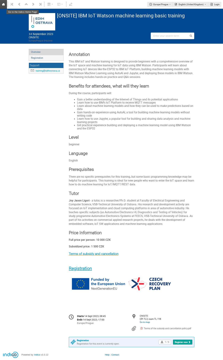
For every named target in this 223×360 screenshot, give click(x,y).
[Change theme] (60, 4)
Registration (37, 58)
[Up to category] (26, 4)
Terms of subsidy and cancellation (93, 254)
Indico (37, 354)
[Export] (50, 4)
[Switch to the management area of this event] (70, 4)
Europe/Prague (160, 4)
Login (217, 4)
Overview (35, 52)
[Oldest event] (12, 4)
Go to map (145, 322)
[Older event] (19, 4)
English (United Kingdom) (191, 4)
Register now (181, 342)
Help (107, 354)
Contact (115, 354)
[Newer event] (33, 4)
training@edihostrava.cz (48, 70)
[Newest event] (40, 4)
